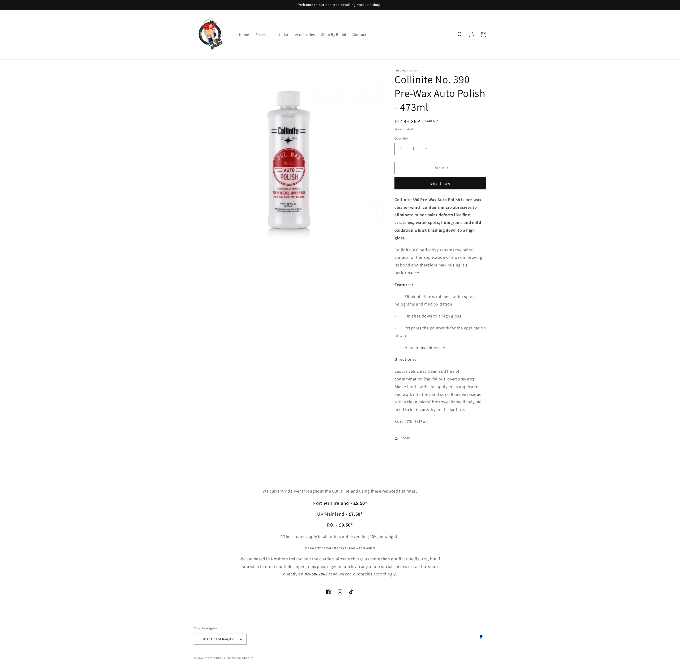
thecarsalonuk (215, 658)
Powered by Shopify (239, 658)
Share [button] (405, 437)
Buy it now (440, 183)
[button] (460, 34)
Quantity (401, 138)
